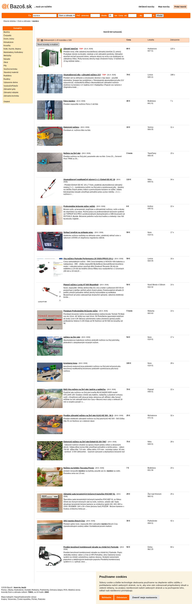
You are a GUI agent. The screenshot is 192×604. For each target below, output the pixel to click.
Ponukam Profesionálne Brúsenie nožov (80, 311)
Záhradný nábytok (11, 92)
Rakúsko (41, 599)
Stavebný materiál (11, 72)
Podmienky (44, 590)
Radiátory (8, 76)
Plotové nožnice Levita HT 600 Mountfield (80, 285)
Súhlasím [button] (106, 597)
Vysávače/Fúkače (11, 86)
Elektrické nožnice (71, 127)
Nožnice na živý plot (71, 153)
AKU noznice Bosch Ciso (74, 521)
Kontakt (28, 590)
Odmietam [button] (122, 597)
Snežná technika (10, 69)
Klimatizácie (9, 42)
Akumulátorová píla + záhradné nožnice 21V (82, 75)
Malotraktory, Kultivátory (13, 52)
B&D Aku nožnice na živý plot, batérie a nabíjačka (84, 389)
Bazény (7, 32)
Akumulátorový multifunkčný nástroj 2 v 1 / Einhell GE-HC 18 (89, 179)
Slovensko (12, 599)
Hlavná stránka (9, 21)
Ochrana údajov (56, 590)
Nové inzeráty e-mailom (48, 44)
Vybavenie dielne (11, 82)
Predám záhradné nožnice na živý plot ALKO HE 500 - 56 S (88, 415)
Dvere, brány (9, 39)
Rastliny (7, 79)
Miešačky (7, 56)
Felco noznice (69, 101)
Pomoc (4, 590)
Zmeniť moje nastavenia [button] (144, 597)
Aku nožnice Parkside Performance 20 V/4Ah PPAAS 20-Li (88, 259)
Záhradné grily (9, 89)
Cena (128, 40)
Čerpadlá (7, 35)
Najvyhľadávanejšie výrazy (25, 597)
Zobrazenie (175, 40)
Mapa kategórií (7, 597)
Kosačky (7, 46)
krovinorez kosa (70, 363)
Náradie (7, 59)
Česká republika (24, 599)
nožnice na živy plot (71, 337)
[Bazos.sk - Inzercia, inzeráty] (17, 8)
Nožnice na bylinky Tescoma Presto (78, 468)
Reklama (35, 590)
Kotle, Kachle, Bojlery (12, 49)
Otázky (10, 590)
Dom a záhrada (24, 21)
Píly (5, 66)
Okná (6, 62)
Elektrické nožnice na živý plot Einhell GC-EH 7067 (84, 442)
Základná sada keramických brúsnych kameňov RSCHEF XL (89, 494)
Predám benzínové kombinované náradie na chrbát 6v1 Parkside (90, 547)
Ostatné (7, 102)
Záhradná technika (11, 96)
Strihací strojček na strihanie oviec (78, 232)
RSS (65, 590)
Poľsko (34, 599)
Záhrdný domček (70, 49)
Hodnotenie (19, 590)
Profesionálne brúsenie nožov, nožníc (79, 206)
